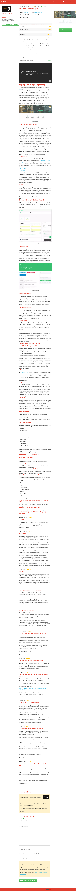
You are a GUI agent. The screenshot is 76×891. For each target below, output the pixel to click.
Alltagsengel (32, 180)
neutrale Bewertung (24, 820)
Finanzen (65, 1)
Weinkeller (44, 889)
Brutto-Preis (34, 195)
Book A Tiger (23, 168)
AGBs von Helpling (24, 372)
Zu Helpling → (65, 29)
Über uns (72, 1)
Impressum (33, 889)
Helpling (20, 89)
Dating (49, 1)
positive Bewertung (24, 818)
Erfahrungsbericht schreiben (10, 24)
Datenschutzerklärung (39, 889)
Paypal (43, 510)
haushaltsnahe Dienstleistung (24, 94)
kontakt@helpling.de (38, 12)
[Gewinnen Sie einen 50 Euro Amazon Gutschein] (8, 9)
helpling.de (26, 12)
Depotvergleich (57, 1)
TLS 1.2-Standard (31, 365)
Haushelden (22, 170)
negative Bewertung (24, 822)
